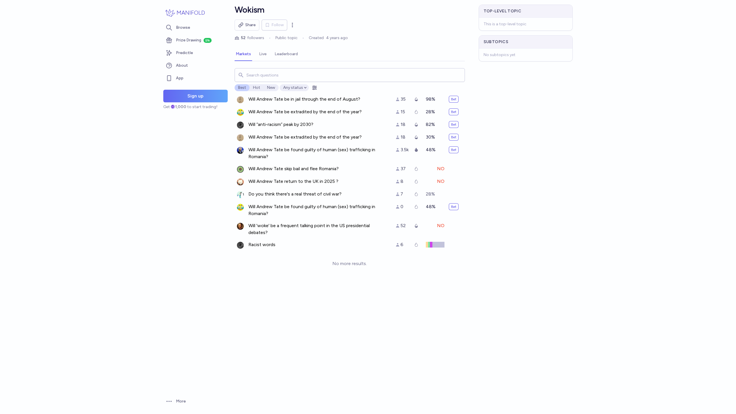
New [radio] (271, 87)
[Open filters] (314, 87)
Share (250, 24)
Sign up (195, 96)
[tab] (243, 54)
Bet (453, 99)
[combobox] (350, 75)
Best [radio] (242, 87)
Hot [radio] (256, 87)
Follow (277, 24)
